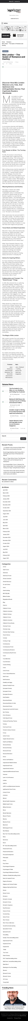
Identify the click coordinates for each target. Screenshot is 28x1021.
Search (4, 436)
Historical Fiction (7, 750)
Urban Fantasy (6, 955)
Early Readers (6, 697)
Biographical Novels (7, 599)
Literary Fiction (6, 792)
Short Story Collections (8, 922)
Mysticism (5, 825)
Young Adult (6, 982)
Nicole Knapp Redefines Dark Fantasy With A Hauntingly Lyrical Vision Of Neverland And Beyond (13, 454)
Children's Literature (7, 611)
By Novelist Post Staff (15, 405)
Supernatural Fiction (7, 940)
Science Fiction (6, 911)
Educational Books (7, 700)
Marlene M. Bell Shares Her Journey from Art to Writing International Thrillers (17, 400)
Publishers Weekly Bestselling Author (11, 875)
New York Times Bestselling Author (11, 833)
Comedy (5, 638)
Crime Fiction (6, 670)
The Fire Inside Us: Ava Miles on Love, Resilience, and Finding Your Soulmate (17, 390)
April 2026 (5, 490)
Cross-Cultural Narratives (9, 673)
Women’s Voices (7, 976)
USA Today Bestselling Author (10, 958)
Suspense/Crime (7, 943)
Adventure (5, 572)
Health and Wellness (8, 741)
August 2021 (6, 558)
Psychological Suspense (8, 866)
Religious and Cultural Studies (10, 884)
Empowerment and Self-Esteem (10, 709)
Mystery (5, 819)
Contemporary (6, 644)
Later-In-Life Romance (8, 777)
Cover (4, 655)
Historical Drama (7, 744)
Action (4, 566)
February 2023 (6, 555)
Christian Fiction (7, 626)
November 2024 (6, 540)
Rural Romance (6, 908)
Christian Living (6, 629)
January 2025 (6, 534)
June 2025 (5, 519)
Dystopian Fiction (7, 691)
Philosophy (5, 857)
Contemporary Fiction (8, 646)
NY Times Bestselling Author (10, 845)
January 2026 (6, 499)
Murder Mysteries (7, 813)
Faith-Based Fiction (7, 718)
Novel (4, 842)
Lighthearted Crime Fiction (9, 789)
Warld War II (6, 964)
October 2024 (6, 543)
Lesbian (5, 780)
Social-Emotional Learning (9, 925)
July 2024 (5, 549)
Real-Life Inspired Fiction (9, 878)
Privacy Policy (17, 1018)
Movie (4, 810)
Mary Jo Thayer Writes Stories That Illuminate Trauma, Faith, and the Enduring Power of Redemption (14, 460)
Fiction (4, 733)
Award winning (6, 590)
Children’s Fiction (7, 617)
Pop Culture (6, 863)
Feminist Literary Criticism (9, 730)
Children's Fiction (7, 608)
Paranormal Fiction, (7, 848)
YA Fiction (5, 979)
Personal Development (8, 854)
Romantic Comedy (7, 899)
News (4, 836)
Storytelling (5, 934)
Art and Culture (6, 584)
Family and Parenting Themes (10, 721)
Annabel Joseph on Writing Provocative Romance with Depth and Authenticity (17, 411)
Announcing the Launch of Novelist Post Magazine (20, 35)
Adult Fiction (6, 569)
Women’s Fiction (7, 973)
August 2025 (6, 513)
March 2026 (5, 493)
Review (4, 890)
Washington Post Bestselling (10, 967)
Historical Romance (7, 753)
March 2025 (5, 528)
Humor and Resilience (8, 759)
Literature (5, 795)
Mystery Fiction (6, 822)
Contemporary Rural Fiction (9, 652)
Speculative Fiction (7, 928)
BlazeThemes (23, 1015)
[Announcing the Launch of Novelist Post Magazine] (14, 35)
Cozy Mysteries (6, 658)
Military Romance (7, 807)
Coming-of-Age (6, 641)
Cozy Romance (6, 661)
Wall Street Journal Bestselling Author (12, 961)
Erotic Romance (7, 715)
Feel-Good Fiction (7, 727)
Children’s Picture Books (8, 623)
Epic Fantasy (6, 712)
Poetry (4, 860)
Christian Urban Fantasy (8, 632)
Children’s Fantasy (7, 614)
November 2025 (6, 504)
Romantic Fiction (7, 902)
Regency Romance (7, 881)
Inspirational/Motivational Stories (11, 771)
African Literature (7, 578)
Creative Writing (6, 664)
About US (11, 1)
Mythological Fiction (7, 828)
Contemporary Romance (9, 650)
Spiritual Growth (7, 931)
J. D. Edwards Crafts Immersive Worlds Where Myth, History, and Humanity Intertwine (14, 1008)
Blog (4, 602)
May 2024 (5, 552)
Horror (4, 756)
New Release (6, 830)
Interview (5, 774)
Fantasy (5, 724)
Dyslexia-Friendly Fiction (8, 685)
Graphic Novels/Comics (8, 738)
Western (5, 970)
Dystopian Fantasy (7, 688)
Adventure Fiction (7, 575)
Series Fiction (6, 917)
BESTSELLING (6, 593)
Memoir (5, 798)
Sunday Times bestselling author (11, 937)
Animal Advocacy (7, 581)
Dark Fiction (6, 676)
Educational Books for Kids (9, 703)
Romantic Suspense (7, 905)
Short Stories (6, 920)
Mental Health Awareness (9, 801)
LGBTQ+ (5, 783)
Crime (4, 667)
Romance (5, 51)
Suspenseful (6, 946)
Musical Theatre (7, 816)
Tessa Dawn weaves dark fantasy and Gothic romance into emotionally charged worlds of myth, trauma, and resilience (14, 472)
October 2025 (6, 507)
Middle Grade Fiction (8, 804)
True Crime (5, 952)
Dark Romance (6, 679)
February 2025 (6, 531)
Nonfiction (5, 839)
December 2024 (6, 537)
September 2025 (7, 510)
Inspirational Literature (8, 768)
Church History (6, 635)
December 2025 (6, 501)
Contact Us (17, 1)
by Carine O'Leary (14, 415)
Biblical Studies (6, 596)
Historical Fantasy (7, 747)
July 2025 (5, 516)
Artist (4, 587)
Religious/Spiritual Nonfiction (10, 887)
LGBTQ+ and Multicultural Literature (11, 786)
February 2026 (6, 496)
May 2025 (5, 522)
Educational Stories (7, 706)
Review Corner (6, 893)
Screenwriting (6, 914)
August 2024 (6, 546)
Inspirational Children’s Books (10, 762)
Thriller (4, 949)
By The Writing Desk (8, 62)
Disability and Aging (7, 682)
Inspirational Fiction (7, 765)
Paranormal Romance (8, 851)
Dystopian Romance (7, 694)
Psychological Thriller (8, 869)
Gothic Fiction (6, 736)
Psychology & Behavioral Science (11, 872)
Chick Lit (5, 605)
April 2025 (5, 525)
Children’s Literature (7, 620)
